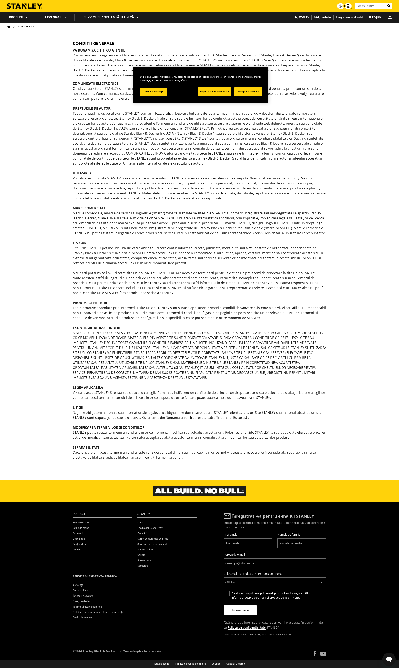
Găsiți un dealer (322, 17)
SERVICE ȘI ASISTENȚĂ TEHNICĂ (109, 17)
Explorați (53, 17)
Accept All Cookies (248, 91)
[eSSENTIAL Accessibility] (344, 6)
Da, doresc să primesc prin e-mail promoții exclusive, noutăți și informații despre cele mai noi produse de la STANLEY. (271, 595)
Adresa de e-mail (234, 554)
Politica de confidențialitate (247, 627)
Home (9, 27)
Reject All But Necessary (214, 91)
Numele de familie (288, 534)
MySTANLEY (302, 17)
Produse (16, 17)
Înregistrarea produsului (349, 17)
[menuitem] (18, 17)
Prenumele (230, 534)
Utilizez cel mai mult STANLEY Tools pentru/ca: (253, 573)
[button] (315, 653)
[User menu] (390, 17)
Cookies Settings (153, 91)
